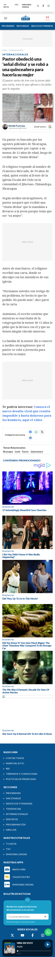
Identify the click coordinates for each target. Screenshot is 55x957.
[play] (47, 944)
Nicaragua (8, 451)
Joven (17, 451)
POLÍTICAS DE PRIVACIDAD (21, 779)
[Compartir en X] (42, 432)
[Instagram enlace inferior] (42, 935)
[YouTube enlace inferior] (22, 935)
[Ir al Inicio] (26, 18)
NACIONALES (23, 26)
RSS (8, 768)
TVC (16, 4)
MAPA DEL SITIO (15, 763)
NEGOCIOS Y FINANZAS (42, 26)
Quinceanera (37, 451)
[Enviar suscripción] (46, 917)
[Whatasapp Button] (48, 932)
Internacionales (16, 50)
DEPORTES (12, 819)
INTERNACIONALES (17, 814)
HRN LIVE (11, 829)
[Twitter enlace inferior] (12, 935)
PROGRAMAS (8, 26)
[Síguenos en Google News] (30, 437)
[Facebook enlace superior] (43, 6)
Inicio (4, 50)
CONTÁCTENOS (15, 758)
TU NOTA (6, 5)
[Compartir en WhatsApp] (36, 432)
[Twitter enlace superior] (38, 6)
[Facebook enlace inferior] (32, 935)
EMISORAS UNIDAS (26, 5)
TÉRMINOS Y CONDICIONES (21, 773)
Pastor (25, 451)
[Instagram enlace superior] (48, 6)
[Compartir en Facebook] (30, 432)
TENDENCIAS (13, 808)
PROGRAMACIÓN (16, 824)
